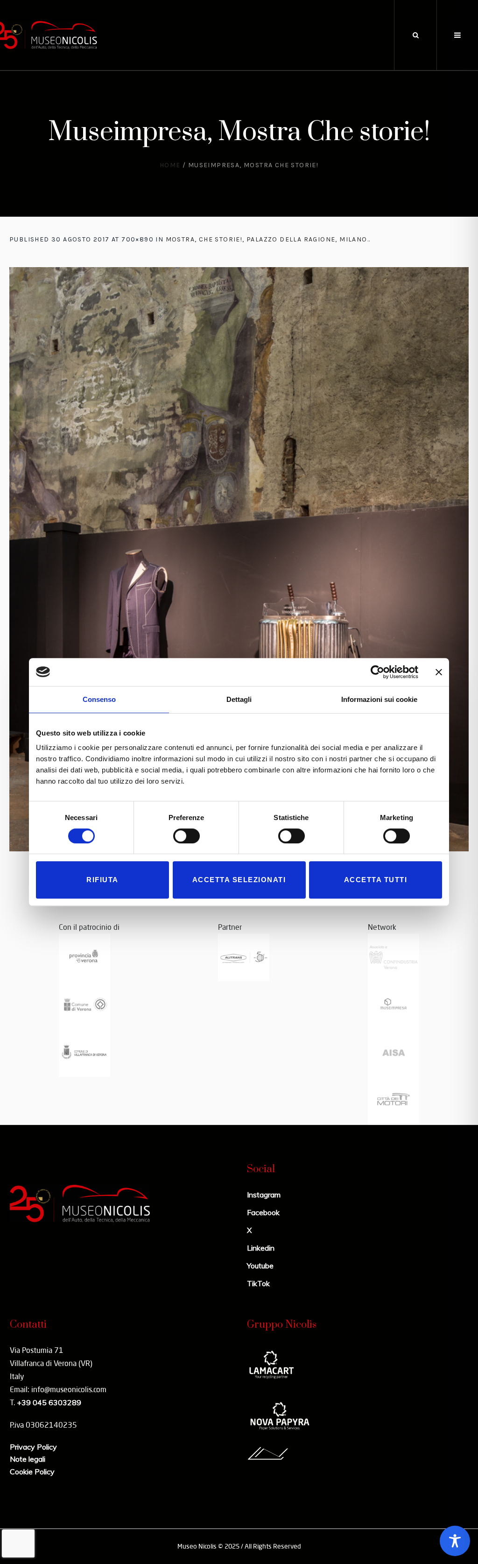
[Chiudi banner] (439, 672)
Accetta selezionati (239, 880)
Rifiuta (102, 880)
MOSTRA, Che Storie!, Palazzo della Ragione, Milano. (267, 239)
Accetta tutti (376, 880)
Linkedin (260, 1248)
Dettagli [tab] (239, 699)
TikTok (258, 1283)
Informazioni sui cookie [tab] (379, 699)
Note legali (27, 1459)
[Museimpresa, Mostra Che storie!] (239, 559)
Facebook (263, 1212)
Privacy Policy (33, 1446)
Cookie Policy (32, 1471)
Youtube (260, 1265)
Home (170, 165)
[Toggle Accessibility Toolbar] (455, 1541)
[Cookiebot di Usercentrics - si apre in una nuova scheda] (377, 672)
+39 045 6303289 (49, 1402)
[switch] (186, 835)
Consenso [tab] (99, 699)
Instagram (264, 1194)
